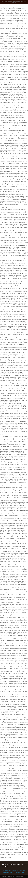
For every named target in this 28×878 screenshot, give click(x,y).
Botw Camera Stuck (21, 870)
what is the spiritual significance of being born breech (14, 1)
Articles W (21, 872)
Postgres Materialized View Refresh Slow (10, 872)
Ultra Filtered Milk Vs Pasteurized (9, 870)
